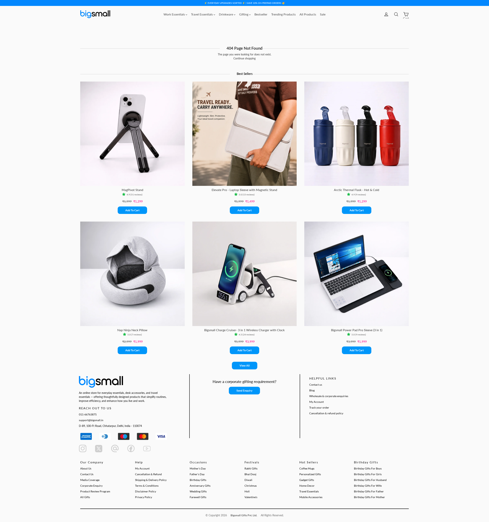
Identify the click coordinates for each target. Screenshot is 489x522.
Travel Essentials (202, 14)
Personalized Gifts (310, 474)
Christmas (250, 485)
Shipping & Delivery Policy (151, 480)
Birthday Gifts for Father (369, 491)
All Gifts (85, 497)
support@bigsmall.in (91, 420)
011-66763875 (88, 414)
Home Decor (307, 485)
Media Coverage (90, 480)
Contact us (315, 384)
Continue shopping (244, 58)
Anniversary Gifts (200, 485)
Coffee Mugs (306, 468)
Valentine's (250, 497)
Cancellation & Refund (148, 474)
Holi (247, 491)
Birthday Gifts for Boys (368, 468)
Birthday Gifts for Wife (368, 485)
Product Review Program (95, 491)
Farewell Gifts (198, 497)
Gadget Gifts (306, 480)
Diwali (248, 480)
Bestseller (260, 14)
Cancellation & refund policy (326, 413)
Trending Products (283, 14)
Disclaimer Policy (145, 491)
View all (245, 365)
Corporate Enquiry (91, 485)
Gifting (244, 14)
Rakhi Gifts (250, 468)
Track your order (319, 407)
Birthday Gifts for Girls (368, 474)
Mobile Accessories (310, 497)
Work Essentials (175, 14)
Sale (322, 14)
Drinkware (226, 14)
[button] (124, 194)
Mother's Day (198, 468)
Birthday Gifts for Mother (369, 497)
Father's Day (197, 474)
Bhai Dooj (250, 474)
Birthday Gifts (198, 480)
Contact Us (86, 474)
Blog (312, 390)
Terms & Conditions (147, 485)
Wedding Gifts (198, 491)
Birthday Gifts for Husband (370, 480)
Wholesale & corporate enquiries (328, 396)
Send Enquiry (244, 390)
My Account (316, 401)
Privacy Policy (143, 497)
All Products (308, 14)
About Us (85, 468)
